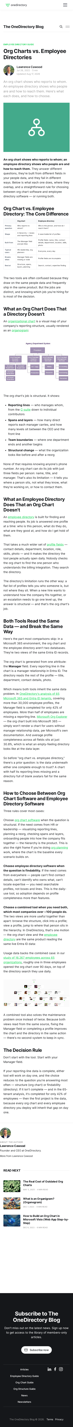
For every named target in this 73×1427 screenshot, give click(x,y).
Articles (24, 1369)
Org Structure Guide (24, 1388)
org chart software (27, 820)
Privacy (59, 1419)
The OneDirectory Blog (23, 26)
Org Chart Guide (24, 1382)
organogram (20, 330)
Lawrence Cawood (29, 67)
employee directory (21, 517)
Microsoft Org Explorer (52, 716)
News (24, 1395)
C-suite (26, 409)
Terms (50, 1419)
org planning (59, 847)
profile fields (55, 544)
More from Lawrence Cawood (16, 1155)
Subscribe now (39, 1350)
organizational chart (21, 321)
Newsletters (24, 1401)
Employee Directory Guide (18, 44)
